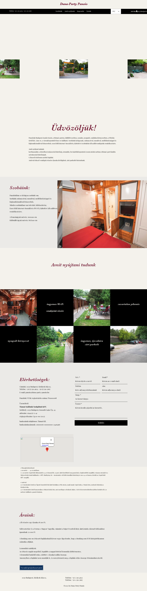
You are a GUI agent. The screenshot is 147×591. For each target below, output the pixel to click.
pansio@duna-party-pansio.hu (37, 392)
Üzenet (78, 404)
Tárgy (77, 395)
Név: (77, 377)
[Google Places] (137, 11)
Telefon (78, 386)
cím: (103, 386)
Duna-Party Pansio (74, 4)
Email (104, 377)
